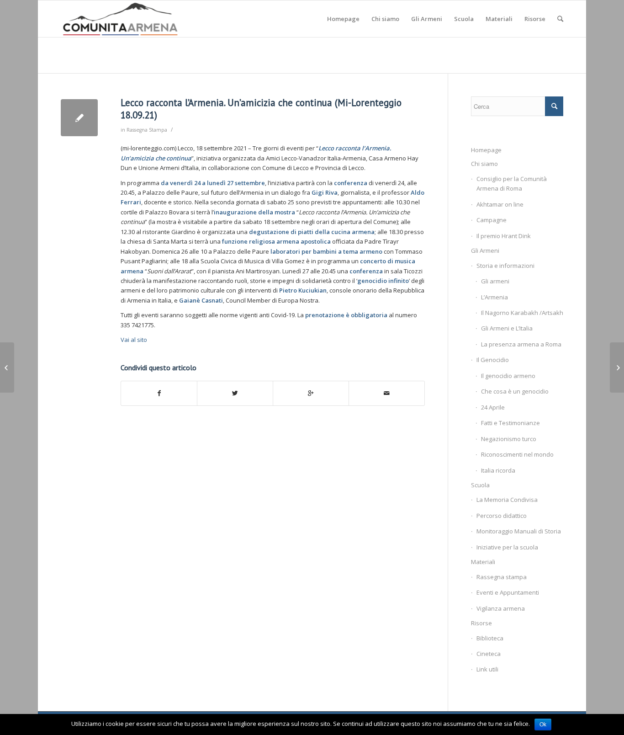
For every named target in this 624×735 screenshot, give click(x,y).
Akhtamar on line (500, 204)
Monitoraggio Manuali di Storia (518, 531)
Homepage (486, 150)
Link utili (487, 669)
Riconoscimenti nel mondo (517, 454)
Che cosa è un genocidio (515, 391)
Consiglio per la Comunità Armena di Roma (511, 183)
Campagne (491, 220)
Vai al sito (134, 340)
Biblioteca (489, 638)
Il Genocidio (492, 360)
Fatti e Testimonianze (510, 423)
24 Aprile (493, 407)
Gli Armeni (485, 250)
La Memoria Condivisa (507, 499)
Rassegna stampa (501, 577)
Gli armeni (495, 281)
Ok (542, 724)
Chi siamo (484, 164)
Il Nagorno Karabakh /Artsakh (522, 313)
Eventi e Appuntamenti (507, 592)
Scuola (480, 485)
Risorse (481, 623)
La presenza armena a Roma (521, 344)
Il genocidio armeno (508, 376)
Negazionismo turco (508, 439)
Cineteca (488, 654)
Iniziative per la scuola (507, 547)
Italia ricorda (498, 470)
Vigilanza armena (500, 608)
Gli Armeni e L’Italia (507, 328)
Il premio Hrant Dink (503, 236)
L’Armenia (494, 297)
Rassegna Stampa (147, 130)
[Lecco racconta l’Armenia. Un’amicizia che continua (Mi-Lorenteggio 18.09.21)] (79, 117)
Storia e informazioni (505, 265)
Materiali (483, 562)
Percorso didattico (501, 515)
